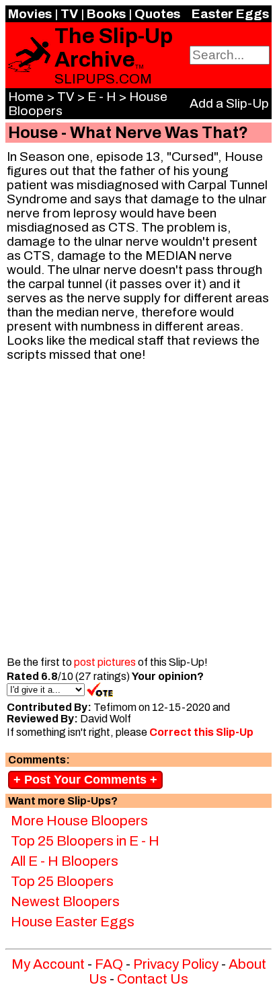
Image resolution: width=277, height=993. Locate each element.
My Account (48, 964)
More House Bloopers (79, 820)
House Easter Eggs (72, 921)
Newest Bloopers (65, 901)
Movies (30, 14)
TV (69, 14)
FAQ (109, 964)
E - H (101, 97)
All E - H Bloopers (64, 861)
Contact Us (152, 978)
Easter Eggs (230, 14)
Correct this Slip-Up (201, 732)
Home (26, 97)
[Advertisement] (138, 511)
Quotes (157, 14)
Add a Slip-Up (229, 103)
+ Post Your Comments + (85, 779)
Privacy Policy (176, 964)
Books (106, 14)
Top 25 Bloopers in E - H (85, 840)
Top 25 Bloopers (62, 881)
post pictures (105, 662)
